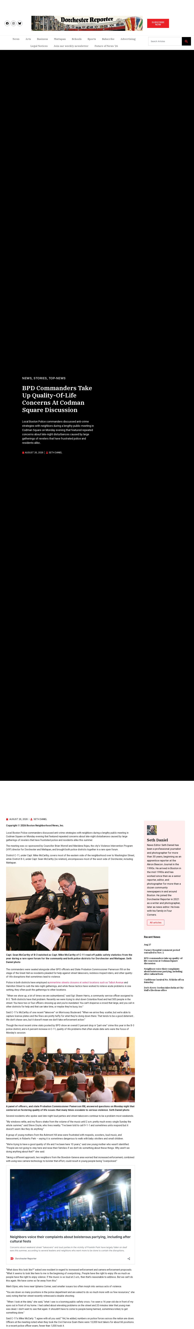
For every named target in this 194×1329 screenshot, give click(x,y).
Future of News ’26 (106, 46)
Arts (28, 39)
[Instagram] (13, 23)
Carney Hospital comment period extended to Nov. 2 (162, 951)
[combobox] (165, 41)
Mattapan (60, 39)
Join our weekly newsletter (71, 46)
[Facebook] (7, 23)
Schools (77, 39)
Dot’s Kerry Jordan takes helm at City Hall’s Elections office (164, 989)
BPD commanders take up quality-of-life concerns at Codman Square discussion (163, 961)
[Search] (186, 41)
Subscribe (108, 39)
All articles (155, 922)
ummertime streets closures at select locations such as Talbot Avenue (86, 982)
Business (42, 39)
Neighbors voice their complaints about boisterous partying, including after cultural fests (163, 971)
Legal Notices (39, 46)
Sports (92, 39)
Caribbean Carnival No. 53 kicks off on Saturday (164, 981)
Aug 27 (147, 944)
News (16, 39)
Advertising (128, 39)
